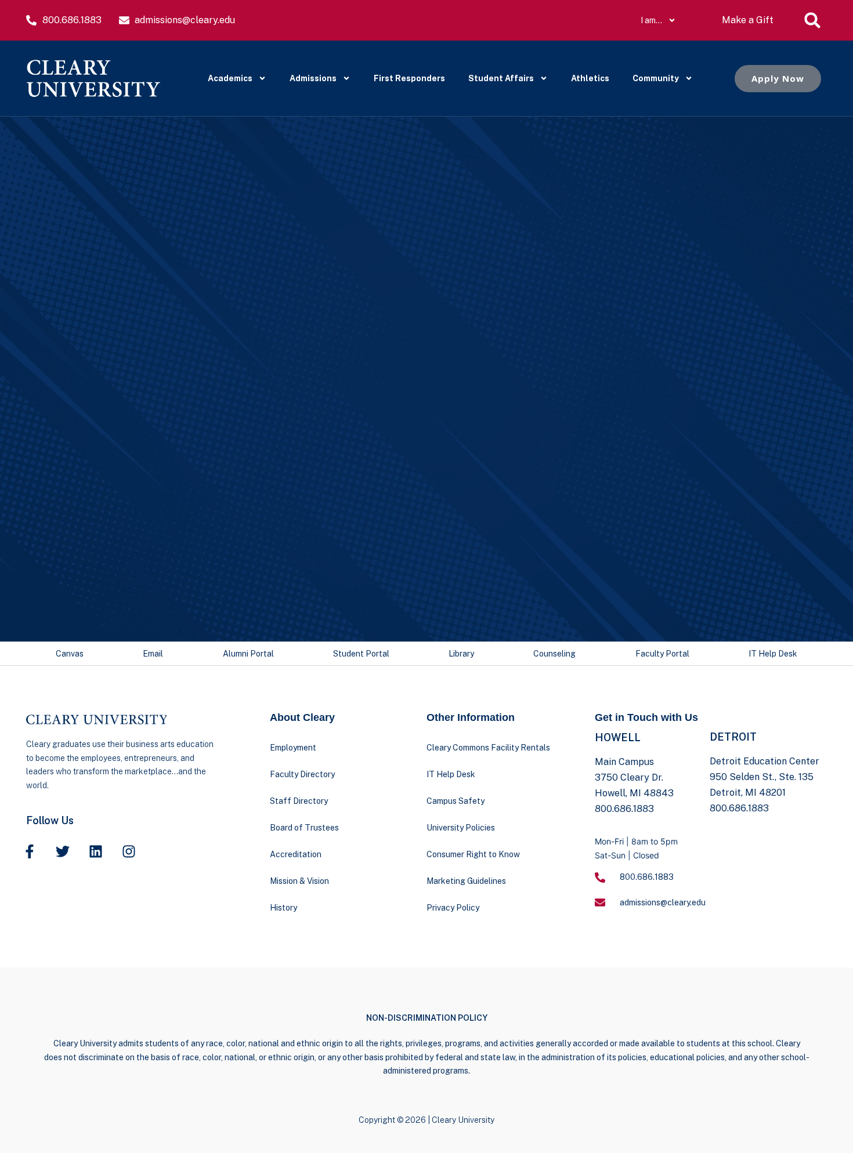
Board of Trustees (304, 827)
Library (461, 653)
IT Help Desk (773, 653)
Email (153, 653)
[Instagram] (129, 851)
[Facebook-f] (30, 851)
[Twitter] (63, 851)
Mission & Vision (299, 881)
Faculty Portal (662, 653)
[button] (812, 20)
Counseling (554, 653)
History (283, 907)
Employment (293, 747)
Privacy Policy (452, 907)
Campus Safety (455, 801)
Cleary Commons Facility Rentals (488, 747)
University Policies (460, 827)
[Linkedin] (96, 851)
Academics (230, 78)
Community (655, 78)
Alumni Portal (248, 653)
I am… (651, 20)
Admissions (313, 78)
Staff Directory (299, 801)
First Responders (409, 78)
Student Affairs (501, 78)
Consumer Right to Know (473, 854)
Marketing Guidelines (466, 881)
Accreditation (295, 854)
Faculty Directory (302, 774)
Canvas (70, 653)
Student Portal (361, 653)
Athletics (590, 78)
